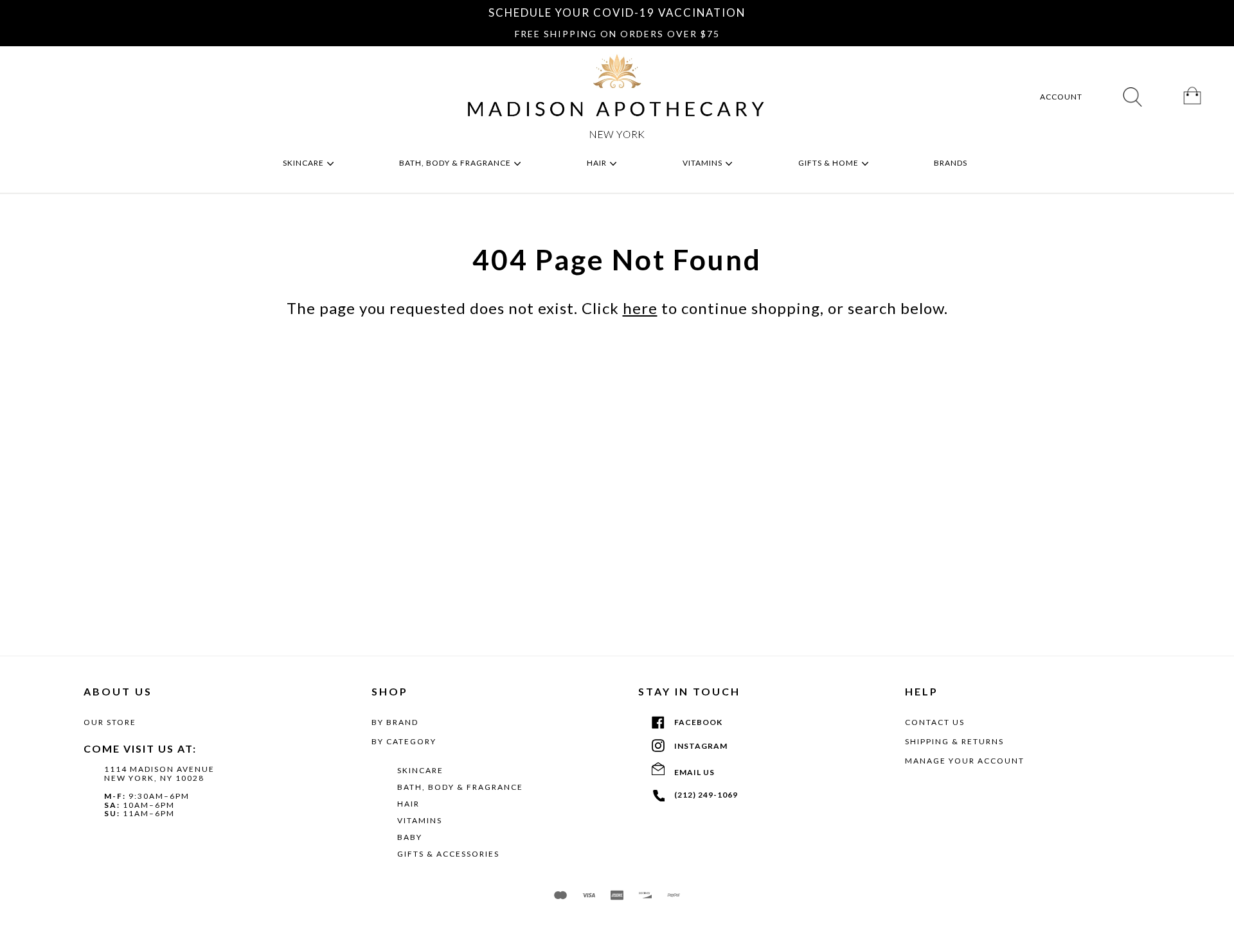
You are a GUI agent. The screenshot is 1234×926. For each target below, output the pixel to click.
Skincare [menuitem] (304, 163)
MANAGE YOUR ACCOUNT (964, 760)
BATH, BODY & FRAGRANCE (460, 787)
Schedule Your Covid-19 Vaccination (617, 12)
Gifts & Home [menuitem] (829, 163)
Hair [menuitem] (598, 163)
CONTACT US (935, 722)
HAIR (408, 803)
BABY (409, 837)
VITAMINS (419, 820)
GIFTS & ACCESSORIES (448, 854)
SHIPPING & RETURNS (954, 741)
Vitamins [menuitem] (703, 163)
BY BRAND (394, 722)
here (640, 308)
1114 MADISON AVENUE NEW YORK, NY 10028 (159, 773)
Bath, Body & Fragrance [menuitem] (456, 163)
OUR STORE (110, 722)
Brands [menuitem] (951, 163)
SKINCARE (420, 770)
